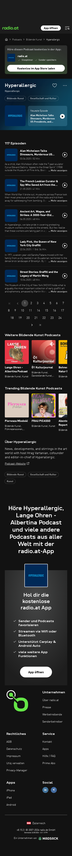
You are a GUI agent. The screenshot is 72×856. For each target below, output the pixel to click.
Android (11, 804)
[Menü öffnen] (67, 28)
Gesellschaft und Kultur (43, 98)
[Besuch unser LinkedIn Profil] (45, 790)
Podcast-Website (15, 463)
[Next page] (32, 325)
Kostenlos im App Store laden (36, 68)
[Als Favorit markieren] (54, 85)
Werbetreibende (52, 714)
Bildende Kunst (15, 98)
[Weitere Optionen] (65, 85)
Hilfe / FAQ (48, 756)
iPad (9, 797)
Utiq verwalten (15, 763)
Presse (46, 707)
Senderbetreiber (52, 721)
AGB (9, 741)
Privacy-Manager (16, 770)
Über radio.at (50, 700)
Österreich (38, 823)
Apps (45, 749)
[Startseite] (6, 39)
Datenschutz (14, 749)
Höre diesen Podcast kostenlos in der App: (34, 49)
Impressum (13, 756)
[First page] (9, 303)
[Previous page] (17, 303)
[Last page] (40, 325)
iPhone (10, 790)
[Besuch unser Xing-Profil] (53, 790)
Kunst (10, 481)
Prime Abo (48, 763)
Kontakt (47, 741)
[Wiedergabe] (62, 116)
